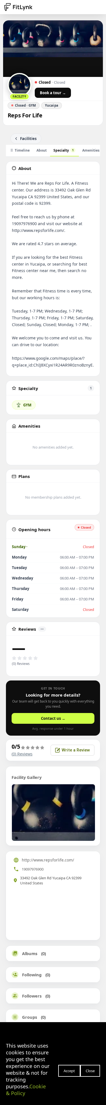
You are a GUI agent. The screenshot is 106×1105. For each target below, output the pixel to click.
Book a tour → (53, 92)
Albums (29, 953)
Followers (32, 996)
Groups (29, 1017)
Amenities (90, 150)
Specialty (63, 150)
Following (32, 974)
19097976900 (33, 869)
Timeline (22, 150)
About (41, 150)
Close (90, 1070)
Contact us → (53, 718)
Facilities (28, 138)
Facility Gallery (27, 777)
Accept (69, 1070)
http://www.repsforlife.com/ (48, 860)
